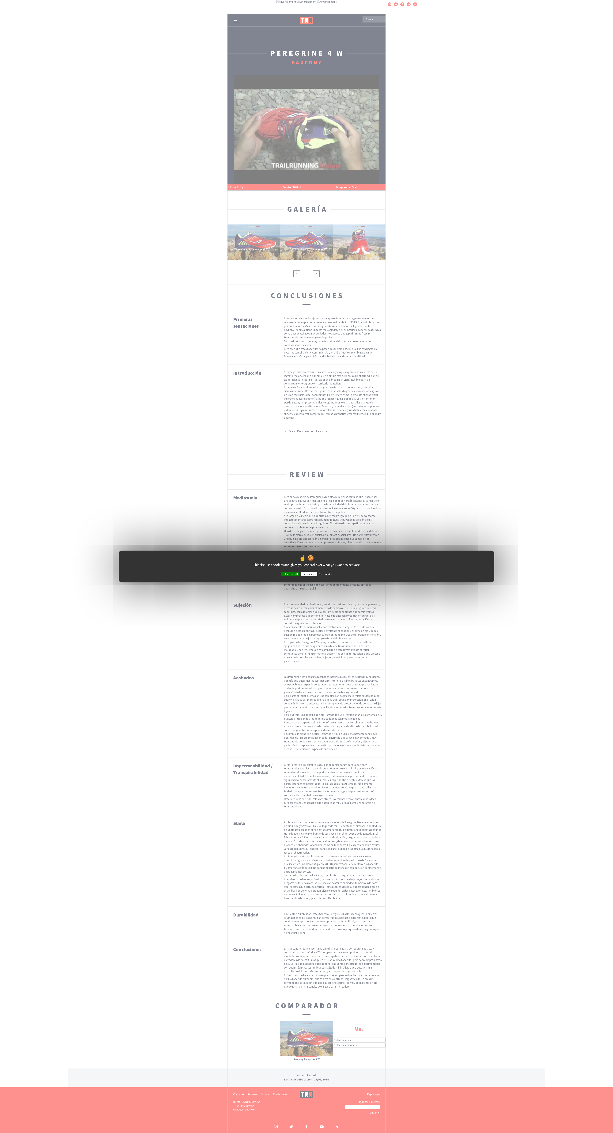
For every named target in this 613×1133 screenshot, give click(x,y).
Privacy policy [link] (325, 574)
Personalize (309, 573)
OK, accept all (290, 573)
